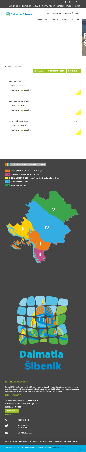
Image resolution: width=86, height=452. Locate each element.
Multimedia (60, 6)
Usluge (64, 20)
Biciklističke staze (72, 13)
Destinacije (57, 13)
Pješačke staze (42, 20)
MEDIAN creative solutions (58, 447)
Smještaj (55, 20)
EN (72, 20)
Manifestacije (26, 6)
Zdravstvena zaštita (48, 6)
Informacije (36, 6)
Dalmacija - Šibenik (14, 6)
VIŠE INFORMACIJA (12, 411)
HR (78, 20)
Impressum (69, 6)
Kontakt (77, 6)
